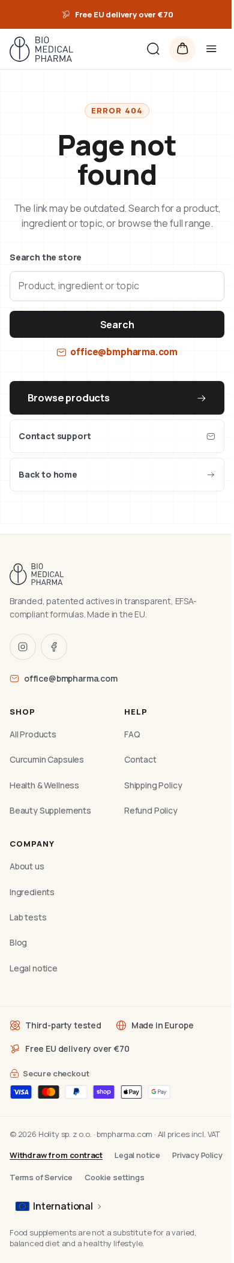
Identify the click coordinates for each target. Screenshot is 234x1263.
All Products (33, 734)
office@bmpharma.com (124, 352)
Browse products (69, 397)
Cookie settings (115, 1177)
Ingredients (32, 892)
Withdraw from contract (56, 1155)
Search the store (46, 257)
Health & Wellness (44, 785)
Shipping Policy (153, 785)
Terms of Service (41, 1177)
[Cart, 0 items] (182, 49)
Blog (18, 942)
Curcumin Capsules (47, 759)
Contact (140, 759)
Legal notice (34, 968)
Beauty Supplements (50, 810)
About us (27, 866)
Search (117, 324)
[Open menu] (211, 49)
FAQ (132, 734)
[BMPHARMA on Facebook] (54, 647)
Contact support (55, 436)
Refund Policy (151, 810)
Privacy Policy (197, 1155)
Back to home (48, 474)
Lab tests (28, 917)
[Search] (153, 49)
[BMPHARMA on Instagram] (23, 647)
